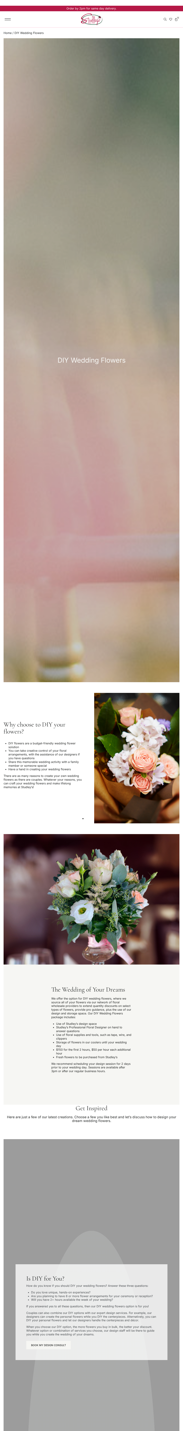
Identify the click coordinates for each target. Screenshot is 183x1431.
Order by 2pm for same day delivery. (91, 8)
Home (8, 33)
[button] (8, 19)
